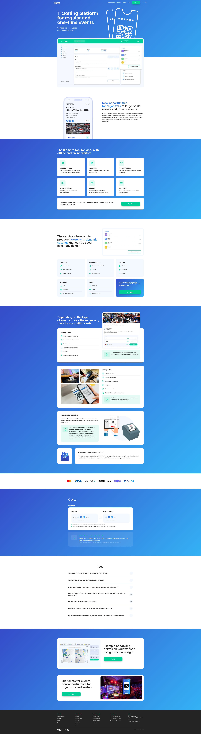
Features (119, 2)
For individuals (96, 720)
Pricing (124, 2)
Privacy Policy (96, 716)
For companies (96, 718)
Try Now (136, 2)
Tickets (113, 659)
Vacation (77, 722)
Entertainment (78, 718)
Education (77, 716)
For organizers (111, 2)
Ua (143, 2)
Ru (146, 2)
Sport (76, 725)
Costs (58, 720)
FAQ (129, 2)
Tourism (77, 720)
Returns (94, 722)
